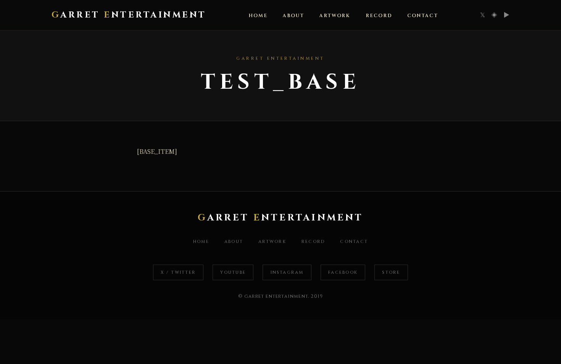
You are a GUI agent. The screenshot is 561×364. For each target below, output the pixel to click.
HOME (258, 16)
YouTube (233, 272)
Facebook (343, 272)
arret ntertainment (129, 15)
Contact (422, 16)
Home (201, 241)
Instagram (287, 272)
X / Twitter (178, 272)
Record (379, 16)
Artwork (334, 16)
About (293, 16)
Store (391, 272)
